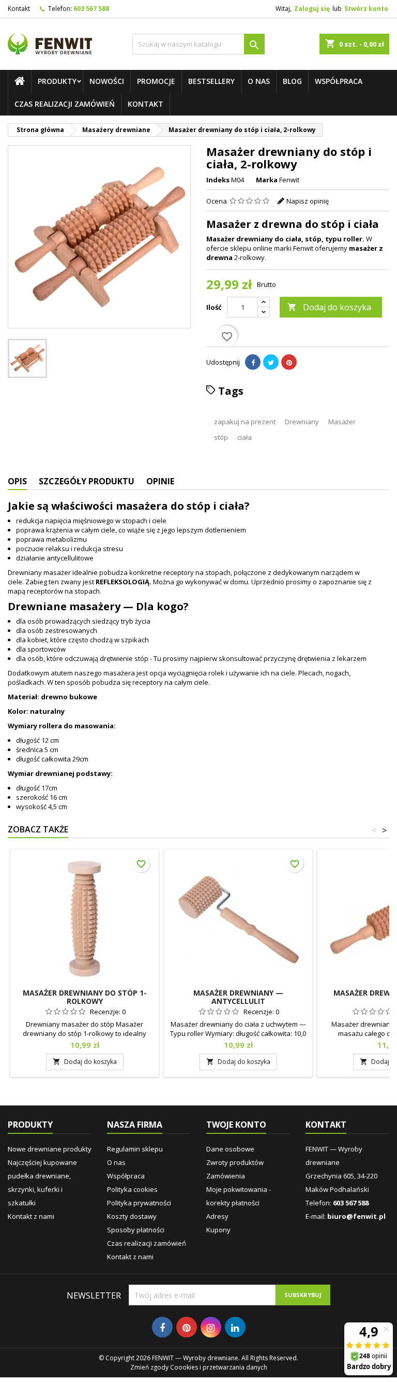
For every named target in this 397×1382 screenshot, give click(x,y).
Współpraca (338, 81)
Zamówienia (225, 1176)
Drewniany (302, 421)
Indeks (218, 179)
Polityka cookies (132, 1189)
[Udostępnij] (253, 362)
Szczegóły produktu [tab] (86, 481)
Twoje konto (236, 1124)
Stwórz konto (366, 8)
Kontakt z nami (31, 1216)
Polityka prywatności (139, 1202)
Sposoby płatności (135, 1229)
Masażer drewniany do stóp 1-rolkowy (85, 997)
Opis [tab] (17, 481)
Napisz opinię (307, 201)
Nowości (106, 81)
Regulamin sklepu (135, 1149)
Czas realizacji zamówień (64, 104)
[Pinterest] (289, 362)
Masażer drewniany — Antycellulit (238, 997)
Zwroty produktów (235, 1162)
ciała (244, 437)
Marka (267, 179)
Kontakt (19, 8)
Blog (292, 81)
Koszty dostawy (132, 1216)
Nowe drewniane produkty (49, 1149)
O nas (259, 81)
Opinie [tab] (160, 481)
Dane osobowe (230, 1149)
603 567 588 (91, 8)
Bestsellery (211, 81)
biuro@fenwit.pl (356, 1216)
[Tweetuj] (271, 362)
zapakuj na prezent (245, 421)
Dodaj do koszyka (329, 307)
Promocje (156, 81)
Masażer (342, 421)
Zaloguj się (312, 8)
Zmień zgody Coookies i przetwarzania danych (198, 1367)
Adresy (217, 1216)
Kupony (218, 1229)
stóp (221, 437)
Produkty (57, 81)
